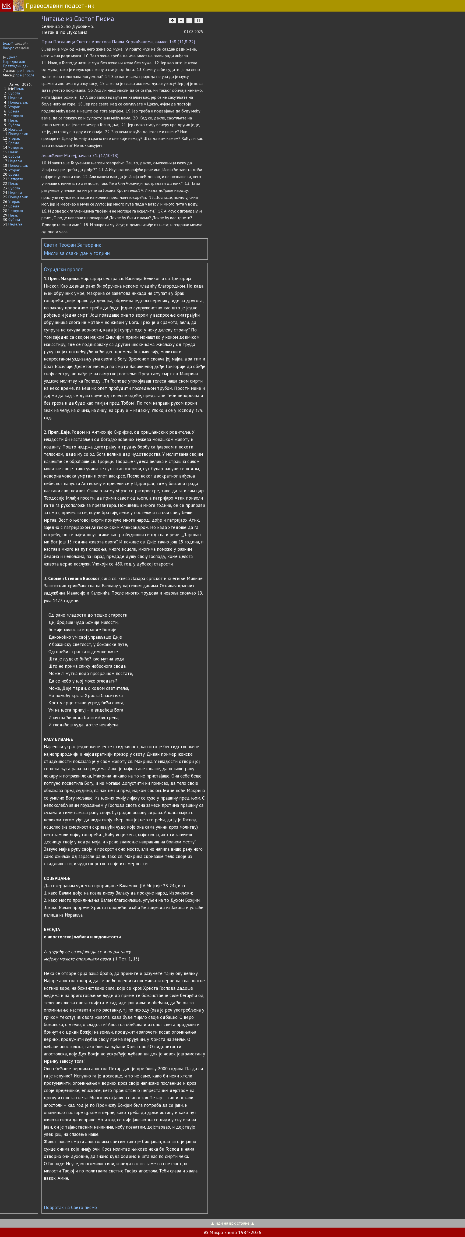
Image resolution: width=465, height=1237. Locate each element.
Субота (14, 93)
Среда (13, 111)
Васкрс (8, 47)
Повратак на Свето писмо (70, 1207)
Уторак (14, 106)
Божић (8, 43)
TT (198, 21)
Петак (19, 88)
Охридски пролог (63, 269)
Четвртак (15, 115)
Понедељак (18, 102)
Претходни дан (16, 65)
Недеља (15, 97)
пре (19, 70)
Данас (10, 57)
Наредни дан (14, 61)
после (29, 70)
